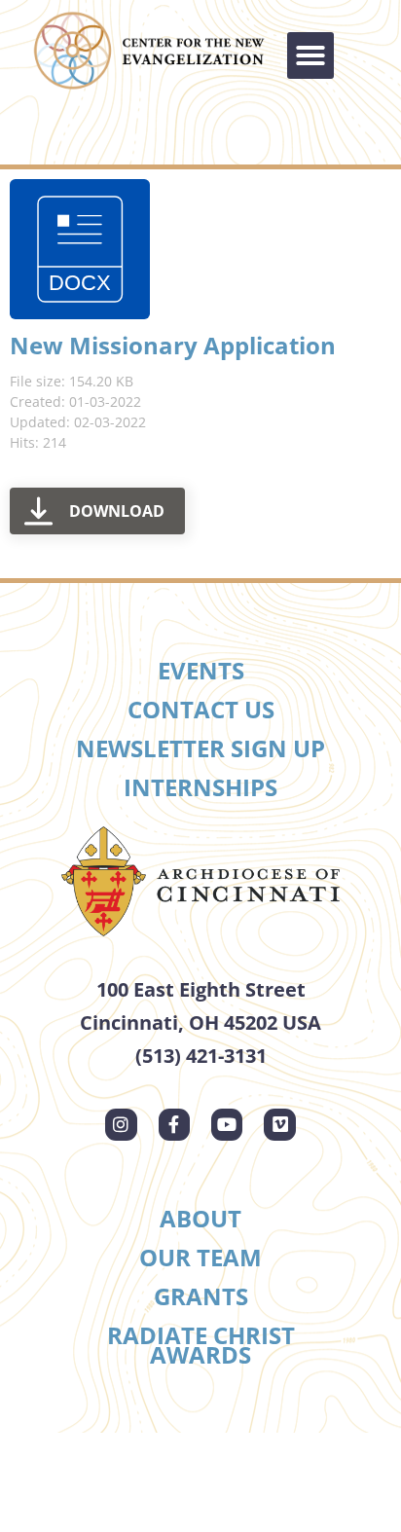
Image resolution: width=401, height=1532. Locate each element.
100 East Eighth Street (201, 989)
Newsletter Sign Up (200, 748)
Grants (201, 1296)
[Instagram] (120, 1124)
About (200, 1218)
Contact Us (201, 709)
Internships (200, 787)
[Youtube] (226, 1124)
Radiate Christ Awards (201, 1344)
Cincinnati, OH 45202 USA (200, 1022)
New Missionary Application (173, 345)
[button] (310, 55)
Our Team (200, 1257)
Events (201, 670)
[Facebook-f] (174, 1124)
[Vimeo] (279, 1124)
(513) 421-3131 (201, 1055)
